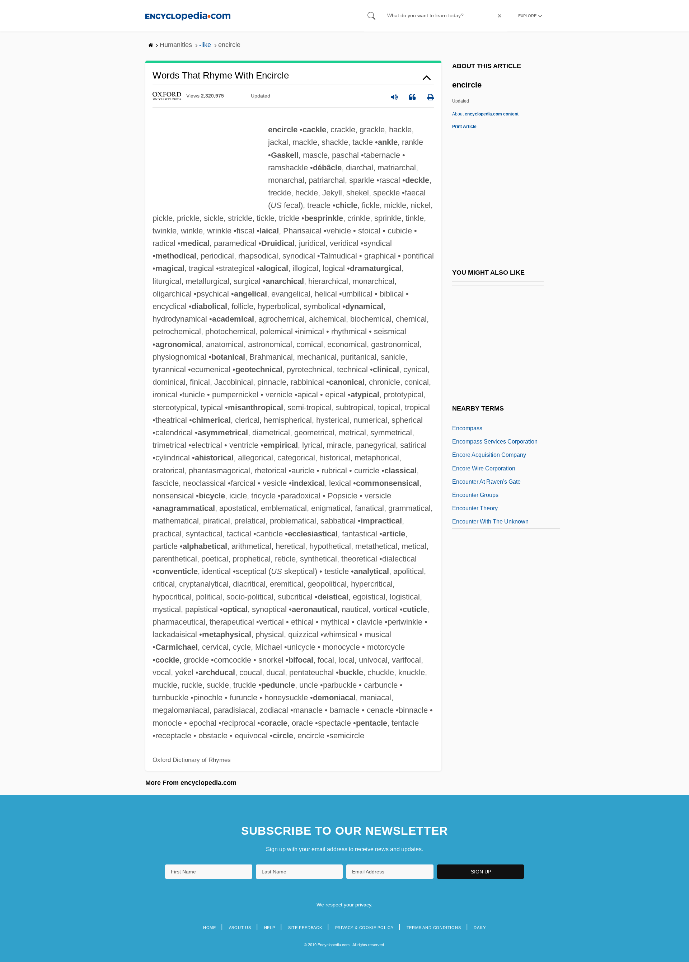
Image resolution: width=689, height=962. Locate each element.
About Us (240, 927)
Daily (480, 927)
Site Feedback (305, 927)
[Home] (187, 15)
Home (209, 927)
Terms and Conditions (434, 927)
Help (269, 927)
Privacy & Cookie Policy (364, 927)
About (485, 114)
